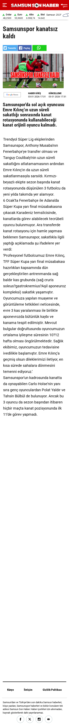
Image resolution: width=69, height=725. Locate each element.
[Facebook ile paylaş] (25, 48)
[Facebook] (20, 719)
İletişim (28, 689)
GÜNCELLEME (55, 93)
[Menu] (4, 5)
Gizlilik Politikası (52, 689)
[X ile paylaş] (10, 48)
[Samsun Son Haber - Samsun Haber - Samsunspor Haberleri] (34, 5)
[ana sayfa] (64, 5)
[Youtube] (48, 719)
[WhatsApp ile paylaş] (39, 48)
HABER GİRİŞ (34, 93)
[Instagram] (39, 719)
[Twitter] (30, 719)
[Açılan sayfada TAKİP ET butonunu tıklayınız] (12, 94)
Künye (10, 689)
